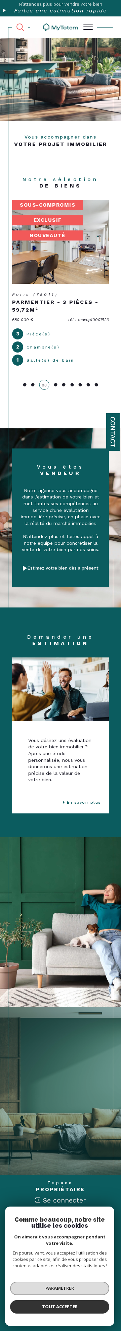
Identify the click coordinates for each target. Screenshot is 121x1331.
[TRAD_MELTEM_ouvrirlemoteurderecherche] (20, 27)
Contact (113, 432)
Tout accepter (60, 1306)
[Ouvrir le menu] (88, 27)
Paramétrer (59, 1288)
